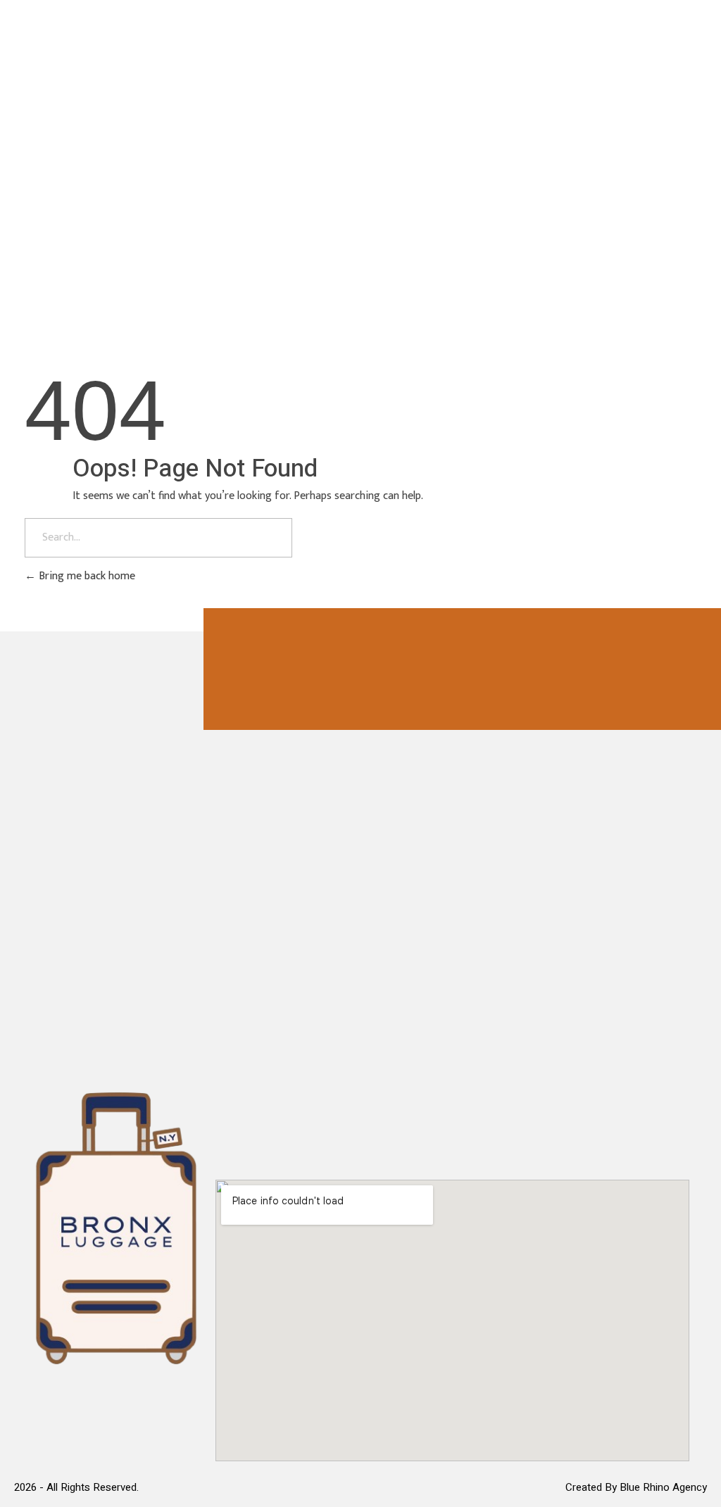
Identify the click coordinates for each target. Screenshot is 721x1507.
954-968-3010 (619, 131)
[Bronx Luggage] (101, 127)
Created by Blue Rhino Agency (636, 1487)
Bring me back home (85, 576)
